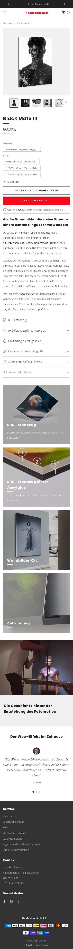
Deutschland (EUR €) (34, 918)
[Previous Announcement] (8, 4)
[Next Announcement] (65, 4)
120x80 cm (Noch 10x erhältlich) (21, 168)
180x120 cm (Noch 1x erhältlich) (21, 174)
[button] (33, 792)
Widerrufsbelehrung (13, 821)
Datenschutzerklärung (14, 833)
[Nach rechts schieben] (65, 103)
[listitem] (37, 4)
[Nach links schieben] (7, 103)
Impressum (9, 816)
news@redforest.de (13, 867)
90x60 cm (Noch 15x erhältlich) (21, 161)
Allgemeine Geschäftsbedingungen (21, 844)
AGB (5, 827)
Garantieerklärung (12, 838)
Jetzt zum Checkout (36, 200)
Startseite (7, 23)
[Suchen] (68, 12)
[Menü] (4, 12)
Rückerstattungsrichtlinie (16, 849)
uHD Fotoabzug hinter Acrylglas (22, 149)
